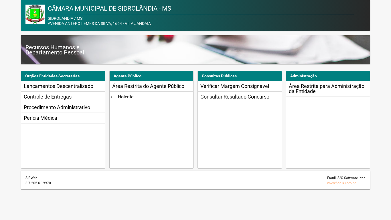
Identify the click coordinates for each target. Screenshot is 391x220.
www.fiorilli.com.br (341, 183)
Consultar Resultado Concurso (234, 97)
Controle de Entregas (48, 97)
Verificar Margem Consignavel (234, 86)
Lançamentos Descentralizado (58, 86)
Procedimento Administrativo (57, 107)
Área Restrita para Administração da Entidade (326, 88)
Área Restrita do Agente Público (148, 86)
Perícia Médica (40, 118)
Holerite (125, 96)
